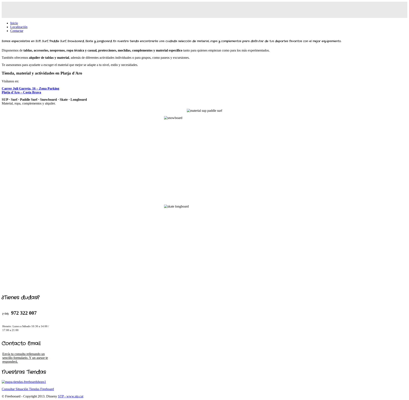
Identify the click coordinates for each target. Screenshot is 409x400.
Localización (18, 27)
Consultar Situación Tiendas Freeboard (28, 389)
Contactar (16, 31)
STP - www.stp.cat (70, 396)
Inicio (14, 23)
